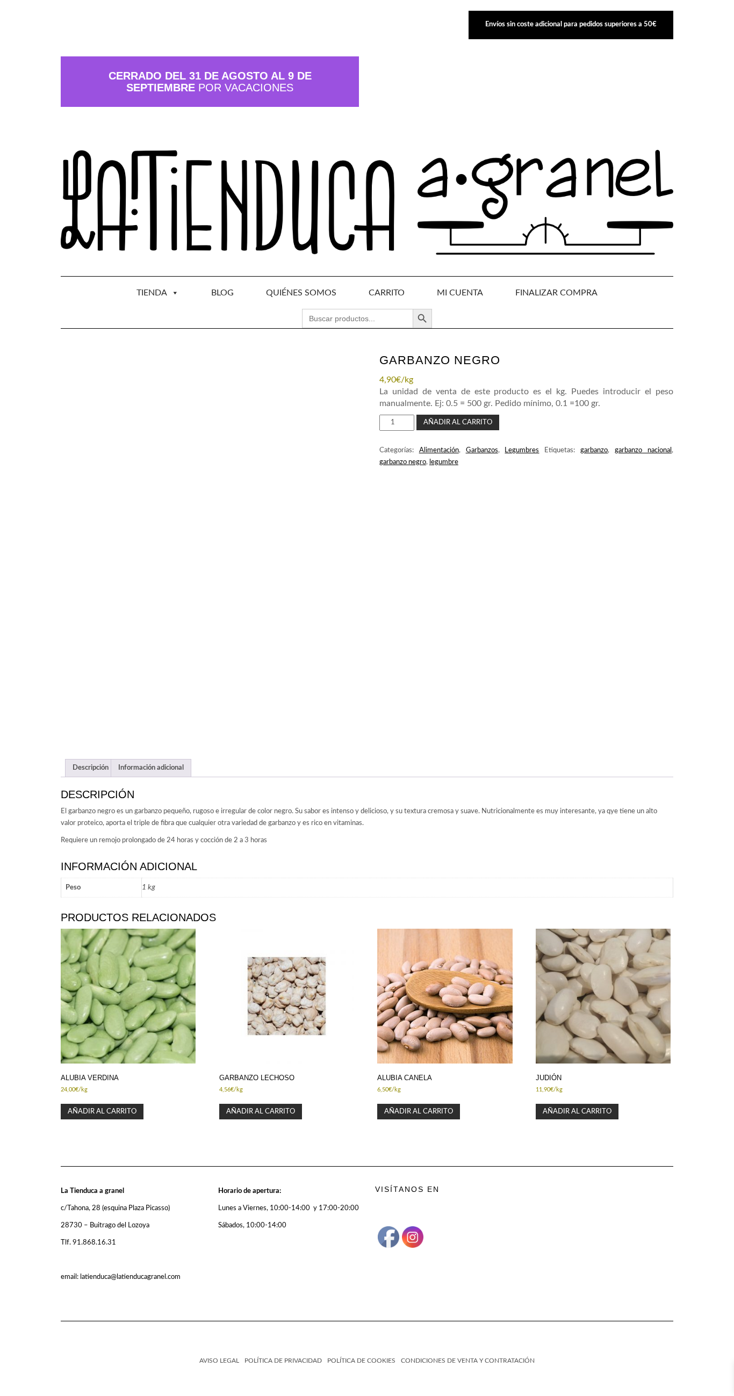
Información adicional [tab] (151, 767)
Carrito (387, 292)
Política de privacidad (283, 1360)
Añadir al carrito (457, 422)
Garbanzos (482, 450)
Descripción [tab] (91, 767)
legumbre (443, 462)
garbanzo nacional (643, 450)
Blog (222, 292)
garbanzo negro (402, 462)
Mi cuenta (460, 292)
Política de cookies (361, 1360)
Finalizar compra (556, 292)
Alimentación (439, 450)
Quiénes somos (301, 292)
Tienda (151, 292)
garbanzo (594, 450)
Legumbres (522, 450)
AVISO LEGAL (219, 1360)
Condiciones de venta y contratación (468, 1360)
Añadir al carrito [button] (102, 1111)
